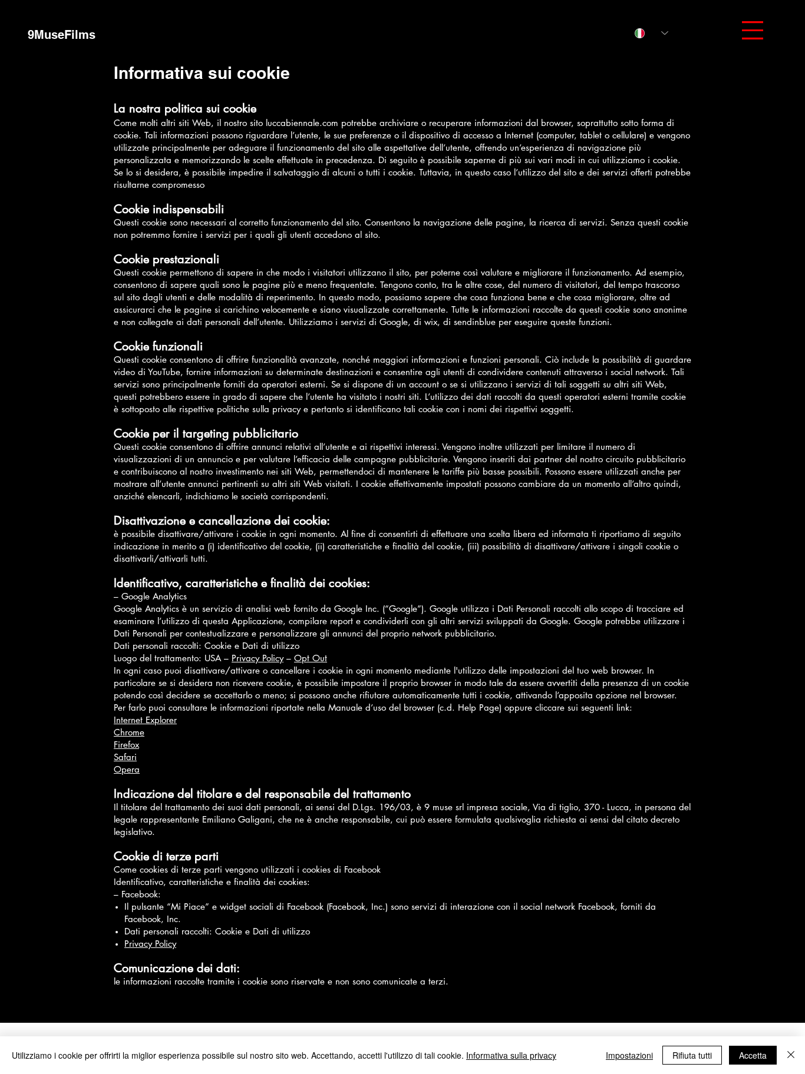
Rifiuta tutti (692, 1055)
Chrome (129, 732)
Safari (125, 757)
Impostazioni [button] (629, 1055)
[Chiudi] (791, 1055)
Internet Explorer (145, 719)
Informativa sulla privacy (511, 1055)
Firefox (126, 744)
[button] (752, 30)
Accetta (753, 1055)
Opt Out (310, 658)
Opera (127, 769)
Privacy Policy (257, 658)
